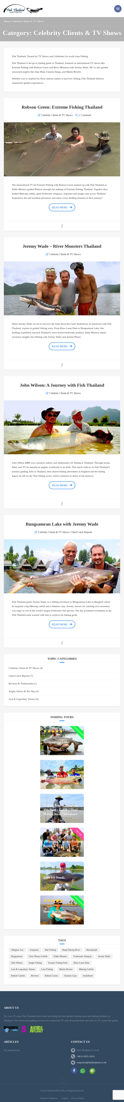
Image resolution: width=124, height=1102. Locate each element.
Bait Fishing (50, 950)
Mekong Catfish (86, 969)
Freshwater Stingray (82, 956)
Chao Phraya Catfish (38, 956)
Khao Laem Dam (81, 963)
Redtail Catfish (18, 976)
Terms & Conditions (49, 1098)
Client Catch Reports (81, 532)
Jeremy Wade (104, 956)
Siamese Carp (70, 976)
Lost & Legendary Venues (22, 699)
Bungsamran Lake (56, 742)
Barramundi (91, 950)
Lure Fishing (47, 969)
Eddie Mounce (60, 956)
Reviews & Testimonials (21, 683)
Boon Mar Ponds (55, 911)
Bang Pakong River (71, 950)
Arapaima (34, 950)
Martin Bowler (66, 969)
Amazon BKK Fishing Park (62, 776)
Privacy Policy (77, 1098)
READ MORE (60, 207)
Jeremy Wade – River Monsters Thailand (62, 246)
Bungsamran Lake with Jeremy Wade (62, 524)
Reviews (35, 976)
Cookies (64, 1098)
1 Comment (85, 115)
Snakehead (88, 976)
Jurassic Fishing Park (57, 963)
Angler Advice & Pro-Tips (22, 691)
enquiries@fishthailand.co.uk (91, 1062)
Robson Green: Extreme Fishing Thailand (62, 107)
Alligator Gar (17, 950)
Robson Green (51, 976)
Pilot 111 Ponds (54, 877)
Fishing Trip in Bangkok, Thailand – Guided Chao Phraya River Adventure (60, 810)
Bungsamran (16, 956)
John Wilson (16, 963)
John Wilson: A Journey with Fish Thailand (62, 385)
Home (7, 21)
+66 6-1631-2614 (86, 1056)
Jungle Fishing (35, 963)
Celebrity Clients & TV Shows (57, 115)
